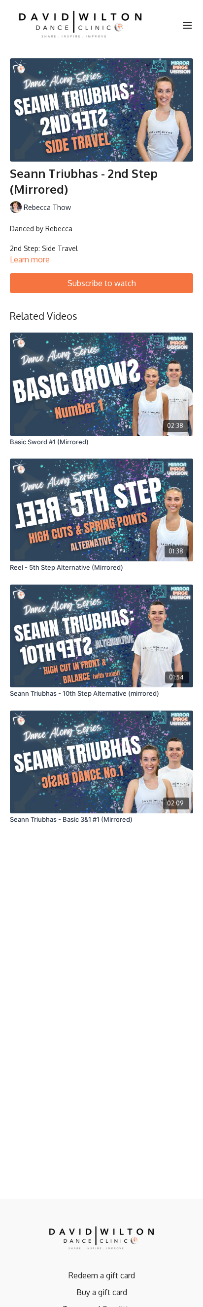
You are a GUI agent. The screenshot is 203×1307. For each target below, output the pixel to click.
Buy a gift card (101, 1292)
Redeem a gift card (101, 1275)
